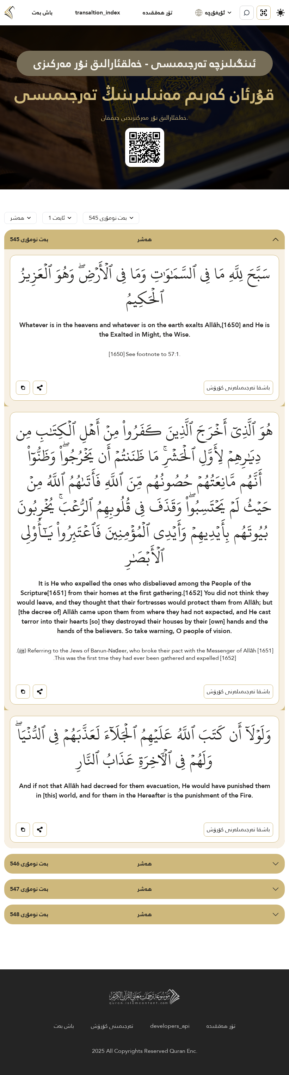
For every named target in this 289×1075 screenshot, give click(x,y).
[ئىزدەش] (247, 13)
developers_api (170, 1026)
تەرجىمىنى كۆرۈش (112, 1026)
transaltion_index (97, 12)
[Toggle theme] (280, 12)
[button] (213, 12)
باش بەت (42, 12)
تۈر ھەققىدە (157, 12)
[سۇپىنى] (264, 13)
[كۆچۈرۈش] (23, 388)
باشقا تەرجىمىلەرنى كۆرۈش (238, 387)
